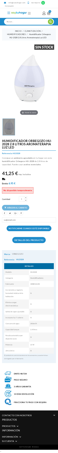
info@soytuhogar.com (16, 3)
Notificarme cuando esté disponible (29, 228)
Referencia (9, 259)
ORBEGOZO (17, 254)
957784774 (35, 3)
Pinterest (21, 213)
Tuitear (10, 213)
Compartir (4, 213)
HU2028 (33, 272)
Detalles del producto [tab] (29, 240)
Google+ (15, 213)
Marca (7, 254)
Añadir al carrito (15, 208)
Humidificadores (36, 278)
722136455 (9, 6)
